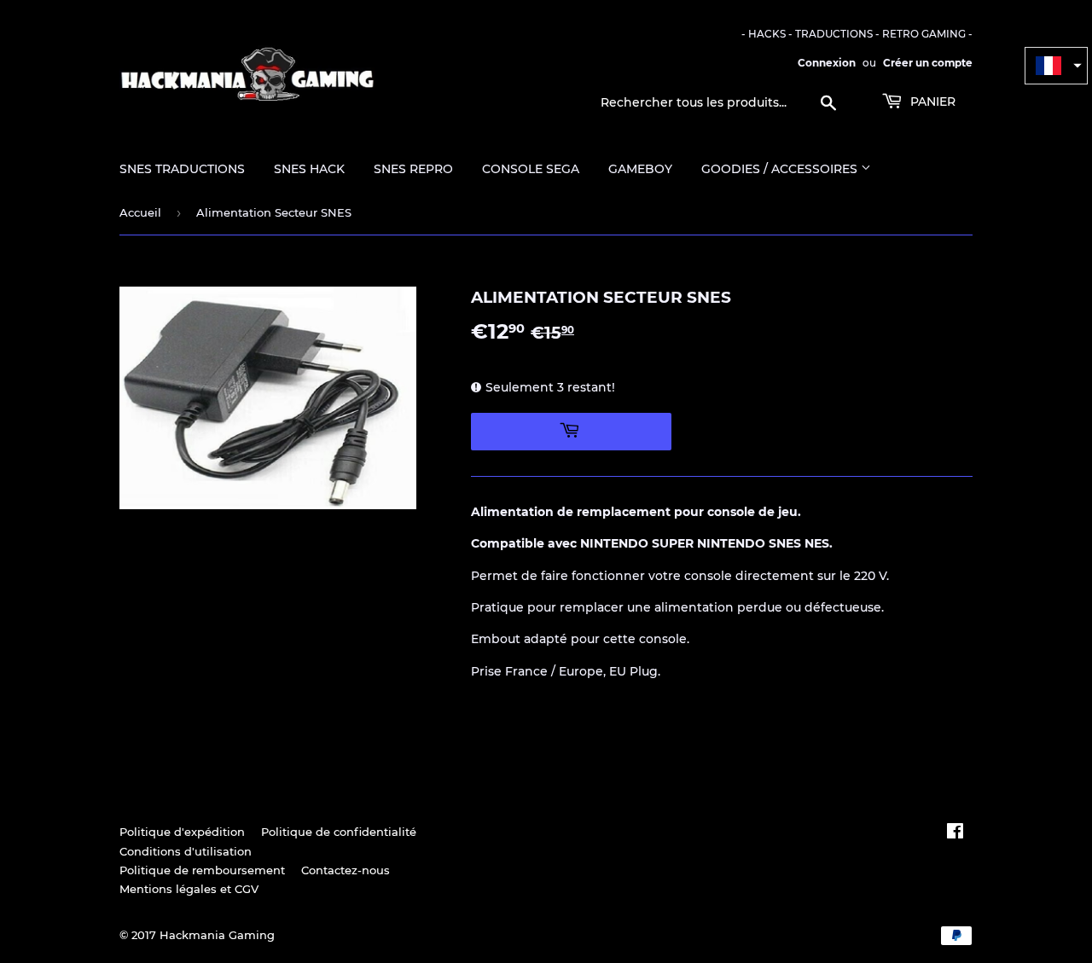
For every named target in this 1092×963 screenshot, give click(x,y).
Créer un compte (928, 62)
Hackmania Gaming (217, 935)
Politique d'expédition (182, 831)
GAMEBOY (640, 169)
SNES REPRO (413, 169)
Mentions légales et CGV (188, 889)
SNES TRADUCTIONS (182, 169)
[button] (1056, 65)
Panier (931, 101)
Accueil (140, 212)
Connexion (827, 62)
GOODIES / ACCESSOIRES (781, 169)
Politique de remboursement (202, 870)
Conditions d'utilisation (185, 851)
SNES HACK (309, 169)
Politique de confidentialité (338, 831)
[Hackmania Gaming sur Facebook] (955, 833)
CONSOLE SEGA (530, 169)
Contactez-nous (345, 870)
